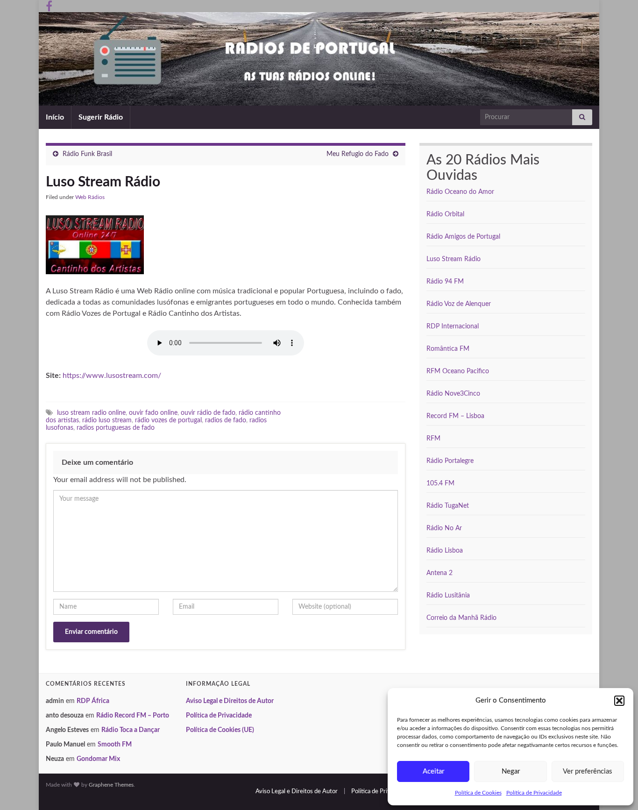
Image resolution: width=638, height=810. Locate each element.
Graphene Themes (111, 785)
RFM (433, 438)
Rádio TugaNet (447, 506)
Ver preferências (587, 771)
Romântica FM (447, 349)
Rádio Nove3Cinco (453, 394)
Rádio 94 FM (445, 281)
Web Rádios (90, 197)
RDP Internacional (452, 326)
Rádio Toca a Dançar (130, 730)
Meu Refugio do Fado (357, 154)
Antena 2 (439, 573)
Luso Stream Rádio (453, 259)
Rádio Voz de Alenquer (458, 304)
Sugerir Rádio (100, 117)
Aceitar (433, 771)
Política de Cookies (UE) (220, 730)
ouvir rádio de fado (208, 412)
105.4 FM (440, 483)
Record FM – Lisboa (455, 416)
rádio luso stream (107, 420)
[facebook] (49, 5)
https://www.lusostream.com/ (112, 375)
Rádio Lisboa (444, 550)
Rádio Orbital (445, 214)
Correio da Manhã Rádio (461, 618)
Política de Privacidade (534, 793)
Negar (511, 771)
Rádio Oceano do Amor (460, 192)
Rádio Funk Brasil (87, 154)
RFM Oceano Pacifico (457, 371)
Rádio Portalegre (450, 461)
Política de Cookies (478, 793)
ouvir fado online (153, 412)
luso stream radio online (91, 412)
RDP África (93, 701)
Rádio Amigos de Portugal (463, 237)
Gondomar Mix (98, 759)
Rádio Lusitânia (448, 595)
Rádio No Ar (444, 528)
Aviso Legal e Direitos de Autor (230, 701)
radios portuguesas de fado (116, 427)
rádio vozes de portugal (168, 420)
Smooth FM (115, 744)
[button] (619, 700)
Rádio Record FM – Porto (132, 715)
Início (55, 117)
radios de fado (225, 420)
